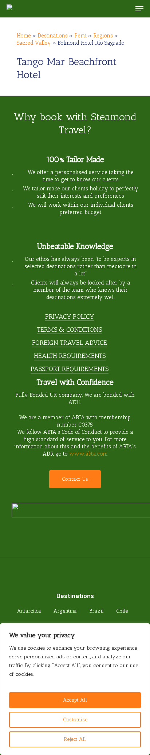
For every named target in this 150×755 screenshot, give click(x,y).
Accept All (75, 700)
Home (24, 35)
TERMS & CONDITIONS (69, 330)
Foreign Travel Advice (69, 343)
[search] (125, 8)
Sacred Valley (34, 43)
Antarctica (29, 611)
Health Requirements (70, 356)
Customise (75, 719)
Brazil (96, 611)
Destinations (53, 35)
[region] (75, 689)
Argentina (65, 611)
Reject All (75, 739)
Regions (103, 35)
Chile (122, 611)
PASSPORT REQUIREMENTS (69, 369)
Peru (80, 35)
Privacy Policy (69, 316)
